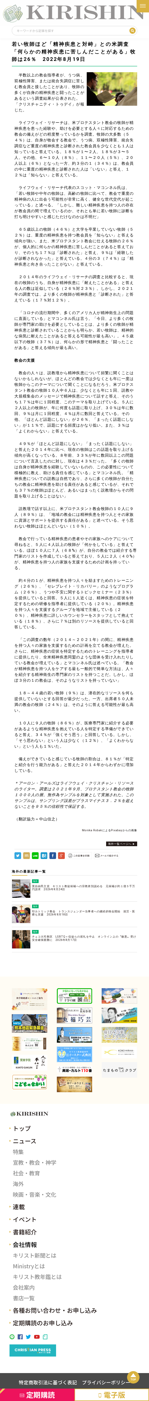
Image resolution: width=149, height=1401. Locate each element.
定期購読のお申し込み (43, 1322)
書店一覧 (24, 1298)
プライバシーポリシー (106, 1382)
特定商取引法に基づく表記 (48, 1382)
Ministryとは (29, 1266)
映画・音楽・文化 (34, 1194)
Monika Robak (92, 830)
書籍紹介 (25, 1231)
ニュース (24, 1140)
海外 (18, 1184)
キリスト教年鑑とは (37, 1277)
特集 (18, 1152)
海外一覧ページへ (120, 843)
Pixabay (116, 830)
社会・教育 (26, 1173)
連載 (19, 1206)
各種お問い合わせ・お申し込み (55, 1310)
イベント (25, 1219)
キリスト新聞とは (34, 1255)
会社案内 (24, 1287)
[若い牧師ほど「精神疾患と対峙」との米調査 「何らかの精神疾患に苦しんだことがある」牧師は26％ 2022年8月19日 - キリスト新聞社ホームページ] (44, 858)
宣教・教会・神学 (34, 1162)
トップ (22, 1128)
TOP (133, 1379)
